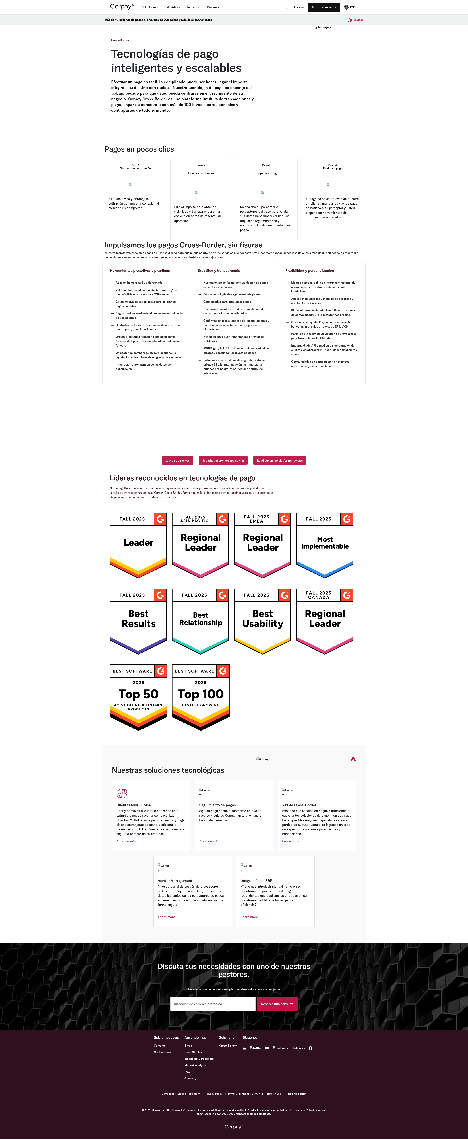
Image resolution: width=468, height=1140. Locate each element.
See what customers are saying (223, 460)
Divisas (358, 20)
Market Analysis (195, 1065)
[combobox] (284, 7)
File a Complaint (296, 1093)
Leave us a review (177, 460)
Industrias (171, 7)
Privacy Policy (213, 1093)
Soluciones (149, 7)
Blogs (188, 1045)
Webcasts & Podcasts (199, 1058)
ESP (353, 7)
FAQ (187, 1072)
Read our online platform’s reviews (280, 460)
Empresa (213, 7)
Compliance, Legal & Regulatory (181, 1093)
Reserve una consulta (277, 1004)
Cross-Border (228, 1045)
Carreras (160, 1045)
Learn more (290, 841)
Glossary (190, 1078)
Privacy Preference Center (244, 1093)
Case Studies (193, 1052)
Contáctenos (162, 1052)
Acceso (299, 7)
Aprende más (126, 841)
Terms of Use (273, 1093)
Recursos (192, 7)
